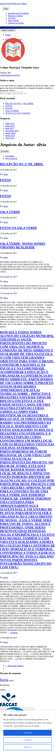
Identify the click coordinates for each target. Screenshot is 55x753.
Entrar (3, 3)
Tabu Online (13, 20)
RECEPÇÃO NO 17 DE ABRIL (19, 103)
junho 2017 (10, 126)
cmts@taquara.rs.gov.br (10, 75)
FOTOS (8, 106)
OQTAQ (12, 18)
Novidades (9, 156)
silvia (5, 174)
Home (8, 35)
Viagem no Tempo (16, 23)
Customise (27, 740)
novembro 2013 (12, 131)
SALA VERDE (12, 111)
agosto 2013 (10, 133)
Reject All (27, 747)
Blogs (6, 9)
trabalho (11, 680)
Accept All (27, 733)
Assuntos (4, 151)
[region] (27, 731)
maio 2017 (9, 128)
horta (4, 679)
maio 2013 (9, 138)
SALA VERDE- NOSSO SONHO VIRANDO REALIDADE (22, 245)
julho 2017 (9, 123)
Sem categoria (11, 158)
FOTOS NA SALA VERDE (17, 113)
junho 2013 (10, 135)
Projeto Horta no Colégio (10, 27)
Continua (14, 632)
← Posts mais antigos (14, 666)
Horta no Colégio (15, 16)
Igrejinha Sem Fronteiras (18, 13)
